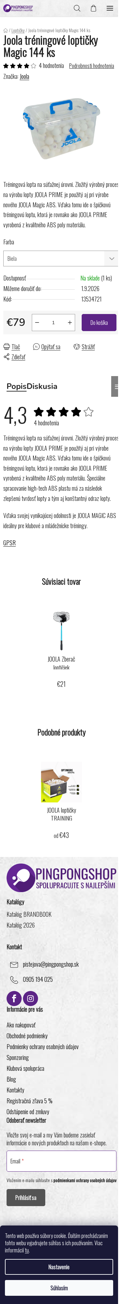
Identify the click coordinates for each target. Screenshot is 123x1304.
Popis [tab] (17, 386)
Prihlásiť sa (25, 1198)
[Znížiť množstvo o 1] (37, 322)
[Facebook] (14, 998)
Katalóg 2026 (21, 925)
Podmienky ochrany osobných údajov (43, 1046)
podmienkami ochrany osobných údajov (84, 1180)
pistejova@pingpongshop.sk (51, 964)
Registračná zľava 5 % (29, 1100)
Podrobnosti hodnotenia (91, 65)
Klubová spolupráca (25, 1068)
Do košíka (99, 322)
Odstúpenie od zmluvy (28, 1111)
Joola (24, 76)
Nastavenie (59, 1267)
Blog (11, 1079)
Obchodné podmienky (27, 1035)
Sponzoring (18, 1057)
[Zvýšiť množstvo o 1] (70, 322)
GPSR (9, 542)
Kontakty (15, 1090)
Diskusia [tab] (42, 386)
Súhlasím (59, 1288)
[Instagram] (30, 998)
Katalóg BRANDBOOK (29, 914)
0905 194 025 (38, 979)
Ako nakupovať (21, 1025)
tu (27, 1250)
